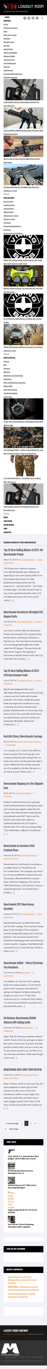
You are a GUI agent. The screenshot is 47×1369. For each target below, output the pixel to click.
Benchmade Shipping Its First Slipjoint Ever (23, 786)
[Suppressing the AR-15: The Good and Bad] (11, 1192)
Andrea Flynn (13, 1294)
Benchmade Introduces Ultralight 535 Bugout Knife (23, 614)
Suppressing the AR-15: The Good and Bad (22, 1211)
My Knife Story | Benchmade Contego (23, 736)
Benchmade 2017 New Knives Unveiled (19, 906)
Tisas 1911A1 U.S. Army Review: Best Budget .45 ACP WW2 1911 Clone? (23, 1157)
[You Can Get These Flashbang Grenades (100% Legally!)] (11, 1217)
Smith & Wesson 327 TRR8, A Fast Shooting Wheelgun (22, 1186)
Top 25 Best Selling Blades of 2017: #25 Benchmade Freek (21, 673)
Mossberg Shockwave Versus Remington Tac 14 (20, 1171)
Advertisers (37, 1357)
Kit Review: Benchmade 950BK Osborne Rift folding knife (20, 1020)
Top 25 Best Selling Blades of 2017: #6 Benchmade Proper (23, 552)
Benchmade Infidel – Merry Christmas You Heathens (23, 965)
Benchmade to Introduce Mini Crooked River (19, 848)
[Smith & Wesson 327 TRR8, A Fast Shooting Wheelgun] (11, 1178)
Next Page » (14, 1129)
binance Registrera (16, 1277)
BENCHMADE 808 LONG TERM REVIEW (23, 1069)
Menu (7, 17)
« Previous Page (11, 1124)
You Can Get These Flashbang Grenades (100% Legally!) (21, 1225)
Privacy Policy (11, 1357)
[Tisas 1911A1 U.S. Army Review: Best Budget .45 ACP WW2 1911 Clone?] (11, 1149)
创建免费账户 (13, 1287)
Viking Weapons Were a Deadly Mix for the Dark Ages (22, 1280)
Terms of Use (25, 1357)
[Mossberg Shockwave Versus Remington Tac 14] (11, 1163)
